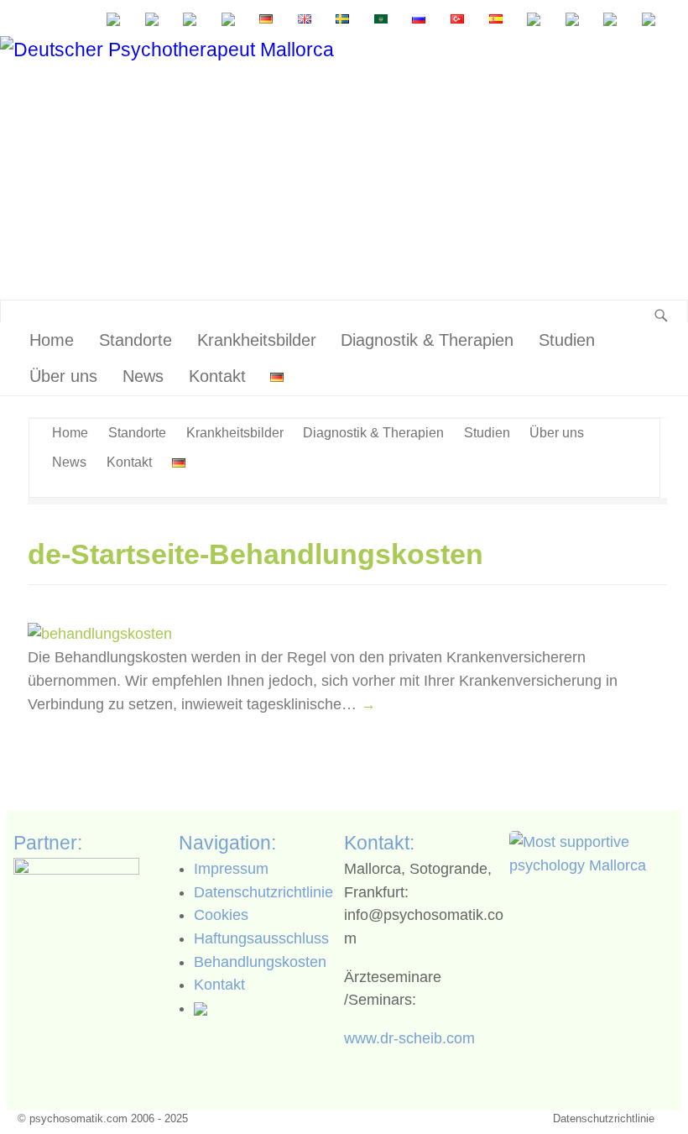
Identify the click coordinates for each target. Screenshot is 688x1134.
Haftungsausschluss (261, 938)
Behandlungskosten (260, 962)
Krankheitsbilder (256, 340)
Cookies (221, 915)
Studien (567, 340)
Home (51, 340)
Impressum (231, 868)
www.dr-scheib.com (409, 1038)
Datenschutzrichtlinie (263, 892)
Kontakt (217, 376)
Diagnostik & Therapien (427, 340)
